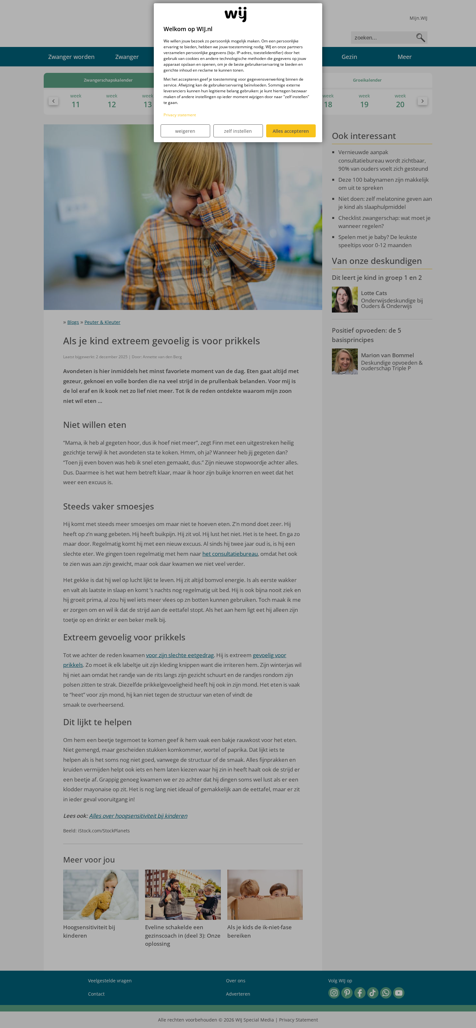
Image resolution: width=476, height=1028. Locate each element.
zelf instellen (238, 131)
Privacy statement (180, 115)
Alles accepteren (291, 131)
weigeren (185, 131)
